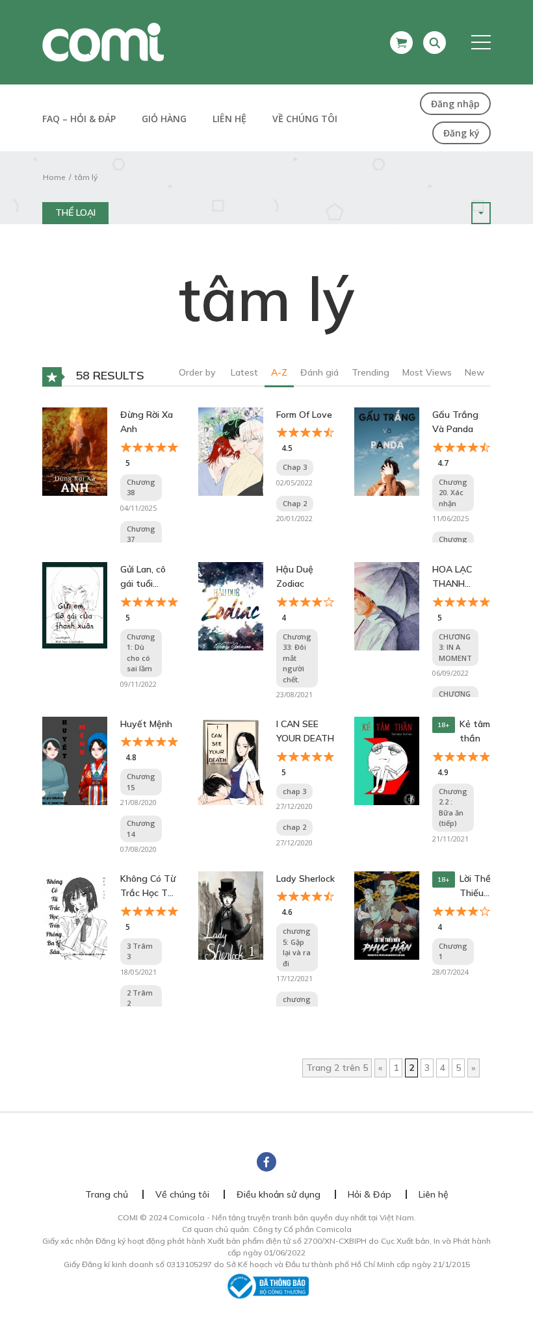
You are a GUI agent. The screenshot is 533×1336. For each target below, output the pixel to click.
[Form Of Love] (230, 451)
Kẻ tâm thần (475, 731)
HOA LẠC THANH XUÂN (452, 577)
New (474, 372)
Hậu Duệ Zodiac (294, 576)
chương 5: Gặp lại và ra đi (297, 947)
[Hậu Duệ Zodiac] (230, 605)
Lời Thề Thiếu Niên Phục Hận (475, 887)
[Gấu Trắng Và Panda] (386, 451)
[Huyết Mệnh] (74, 760)
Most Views (427, 372)
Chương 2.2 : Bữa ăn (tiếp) (453, 807)
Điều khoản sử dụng (278, 1194)
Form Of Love (304, 414)
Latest (244, 372)
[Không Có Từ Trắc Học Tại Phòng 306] (74, 915)
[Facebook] (266, 1162)
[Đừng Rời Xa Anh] (74, 451)
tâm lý (86, 177)
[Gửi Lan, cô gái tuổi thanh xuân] (74, 604)
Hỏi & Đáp (369, 1194)
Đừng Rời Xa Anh (146, 422)
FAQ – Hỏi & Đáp (79, 118)
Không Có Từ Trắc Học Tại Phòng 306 (148, 887)
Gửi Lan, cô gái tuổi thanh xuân (144, 577)
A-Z (279, 372)
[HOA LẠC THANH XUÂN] (386, 605)
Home (54, 177)
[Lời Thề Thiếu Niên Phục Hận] (386, 915)
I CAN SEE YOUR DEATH (305, 731)
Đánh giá (319, 372)
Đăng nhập (455, 103)
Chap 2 (295, 503)
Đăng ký (461, 133)
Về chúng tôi (304, 118)
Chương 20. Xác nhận (453, 492)
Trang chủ (106, 1194)
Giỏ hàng (164, 118)
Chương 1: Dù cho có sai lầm (141, 653)
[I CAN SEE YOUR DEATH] (230, 760)
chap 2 (294, 827)
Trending (370, 372)
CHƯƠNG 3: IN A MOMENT (455, 647)
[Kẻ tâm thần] (386, 760)
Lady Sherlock (305, 878)
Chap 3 (295, 467)
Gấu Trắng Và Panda (455, 422)
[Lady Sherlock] (230, 915)
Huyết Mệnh (146, 724)
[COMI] (103, 41)
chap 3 (294, 791)
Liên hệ (229, 118)
